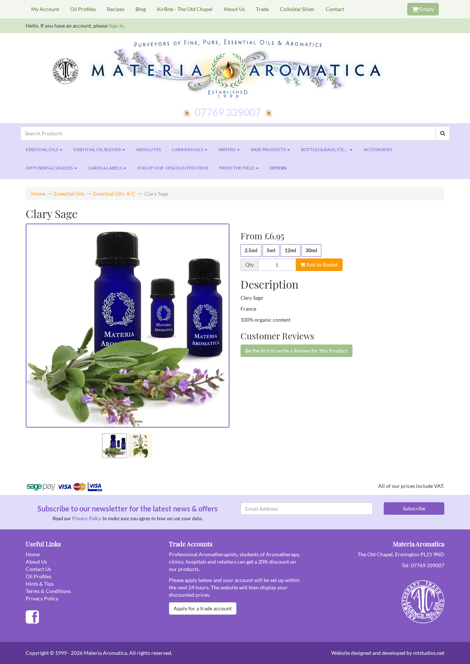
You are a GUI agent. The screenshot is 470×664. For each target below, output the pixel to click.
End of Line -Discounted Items (172, 168)
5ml (271, 250)
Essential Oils (69, 193)
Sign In (116, 25)
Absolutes (148, 149)
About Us (234, 9)
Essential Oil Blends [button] (97, 149)
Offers (278, 168)
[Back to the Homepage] (235, 70)
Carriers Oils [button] (188, 149)
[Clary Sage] (127, 325)
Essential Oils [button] (42, 149)
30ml (311, 250)
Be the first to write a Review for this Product (296, 350)
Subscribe (414, 508)
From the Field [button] (237, 168)
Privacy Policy (86, 518)
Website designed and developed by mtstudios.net (387, 653)
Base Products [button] (268, 149)
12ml (290, 250)
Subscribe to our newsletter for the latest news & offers (127, 508)
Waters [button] (227, 149)
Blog (140, 9)
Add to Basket (321, 264)
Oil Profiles (83, 9)
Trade (262, 9)
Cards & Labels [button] (105, 168)
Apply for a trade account (203, 608)
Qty (249, 264)
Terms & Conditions (48, 591)
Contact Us (38, 569)
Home (38, 193)
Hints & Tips (40, 584)
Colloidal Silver (297, 9)
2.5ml (251, 250)
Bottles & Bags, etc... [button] (325, 149)
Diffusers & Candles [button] (49, 168)
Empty (426, 9)
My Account (45, 9)
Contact (335, 9)
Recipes (115, 9)
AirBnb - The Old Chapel (185, 9)
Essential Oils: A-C (114, 193)
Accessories (378, 149)
